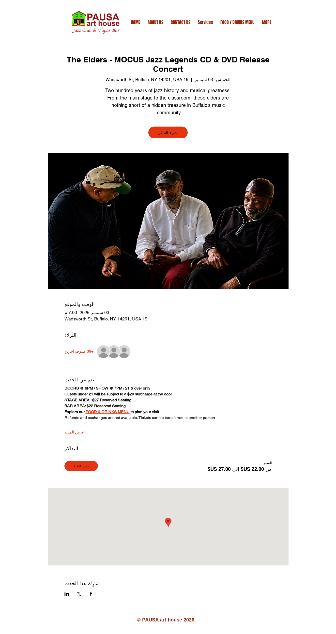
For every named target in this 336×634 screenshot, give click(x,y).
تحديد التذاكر (81, 465)
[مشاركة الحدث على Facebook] (91, 594)
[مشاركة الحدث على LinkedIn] (66, 594)
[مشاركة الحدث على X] (78, 594)
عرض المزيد (74, 432)
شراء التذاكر (168, 132)
